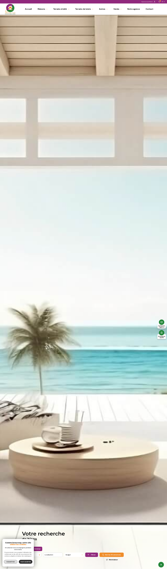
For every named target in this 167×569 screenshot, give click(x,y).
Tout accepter (25, 562)
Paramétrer (11, 562)
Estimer (38, 549)
